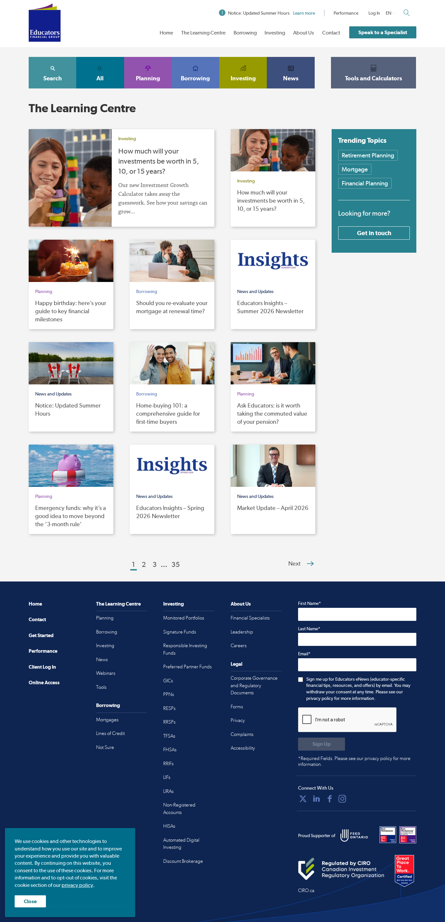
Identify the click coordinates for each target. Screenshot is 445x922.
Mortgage (355, 169)
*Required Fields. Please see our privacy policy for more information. (354, 761)
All (100, 78)
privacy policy (77, 885)
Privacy (238, 720)
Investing (275, 33)
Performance (346, 13)
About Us (303, 33)
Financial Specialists (250, 618)
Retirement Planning (368, 155)
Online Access (44, 682)
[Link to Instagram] (342, 799)
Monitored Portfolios (183, 618)
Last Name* (309, 628)
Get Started (41, 635)
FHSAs (170, 750)
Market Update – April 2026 (273, 507)
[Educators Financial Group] (45, 22)
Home (166, 33)
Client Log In (42, 667)
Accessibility (243, 748)
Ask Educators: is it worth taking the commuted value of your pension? (272, 413)
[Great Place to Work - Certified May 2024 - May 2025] (404, 871)
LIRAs (168, 791)
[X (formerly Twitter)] (303, 799)
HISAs (169, 826)
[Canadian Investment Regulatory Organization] (341, 869)
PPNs (168, 694)
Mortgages (107, 720)
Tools (101, 687)
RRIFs (168, 764)
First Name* (309, 603)
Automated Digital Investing (181, 843)
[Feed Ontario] (354, 835)
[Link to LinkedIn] (316, 799)
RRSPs (169, 722)
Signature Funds (179, 632)
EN (388, 13)
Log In (374, 13)
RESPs (169, 708)
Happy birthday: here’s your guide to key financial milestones (70, 311)
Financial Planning (365, 183)
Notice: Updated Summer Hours (271, 13)
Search (52, 78)
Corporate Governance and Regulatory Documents (254, 685)
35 (175, 564)
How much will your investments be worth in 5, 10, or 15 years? (158, 161)
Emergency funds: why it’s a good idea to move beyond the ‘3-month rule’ (70, 516)
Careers (239, 645)
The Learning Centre (203, 33)
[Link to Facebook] (330, 799)
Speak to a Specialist (382, 32)
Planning (148, 78)
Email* (304, 653)
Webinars (105, 673)
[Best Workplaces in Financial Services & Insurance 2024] (407, 835)
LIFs (166, 777)
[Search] (406, 12)
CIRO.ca (306, 890)
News (290, 78)
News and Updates (255, 291)
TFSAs (169, 736)
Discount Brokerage (183, 861)
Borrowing (245, 33)
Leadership (242, 632)
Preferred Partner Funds (187, 667)
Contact (331, 33)
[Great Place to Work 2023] (388, 835)
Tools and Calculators (373, 78)
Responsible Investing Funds (185, 649)
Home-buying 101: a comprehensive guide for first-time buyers (168, 413)
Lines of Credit (110, 733)
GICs (168, 681)
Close (30, 901)
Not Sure (105, 747)
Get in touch (374, 232)
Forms (237, 707)
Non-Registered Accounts (179, 808)
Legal (236, 664)
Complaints (242, 734)
